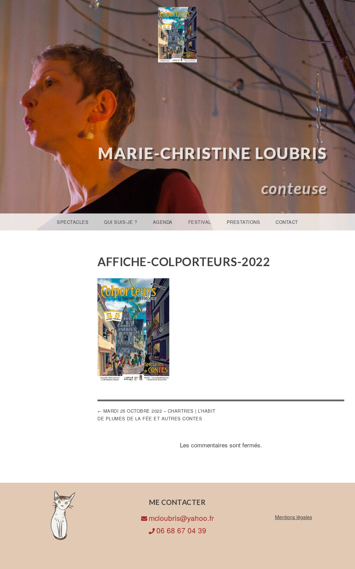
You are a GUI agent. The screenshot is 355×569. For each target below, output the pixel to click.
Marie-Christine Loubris (212, 153)
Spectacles (72, 222)
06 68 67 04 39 (181, 530)
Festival (199, 222)
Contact (287, 222)
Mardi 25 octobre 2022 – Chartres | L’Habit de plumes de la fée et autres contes (156, 415)
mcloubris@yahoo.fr (181, 518)
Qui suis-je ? (120, 222)
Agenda (163, 222)
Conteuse (294, 188)
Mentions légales (293, 516)
